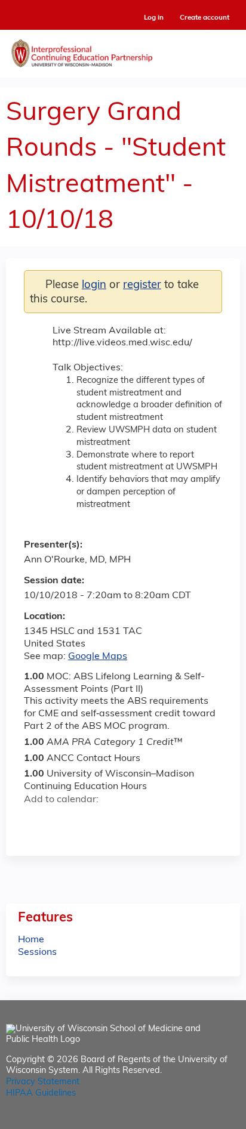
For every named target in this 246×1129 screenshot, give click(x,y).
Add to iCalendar (90, 820)
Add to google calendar (36, 821)
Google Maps (97, 656)
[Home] (123, 51)
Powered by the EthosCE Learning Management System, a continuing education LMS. (197, 1120)
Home (31, 940)
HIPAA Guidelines (41, 1093)
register (142, 285)
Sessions (37, 952)
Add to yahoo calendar (63, 821)
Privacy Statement (42, 1082)
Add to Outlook (118, 821)
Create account (204, 17)
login (94, 285)
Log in (154, 18)
